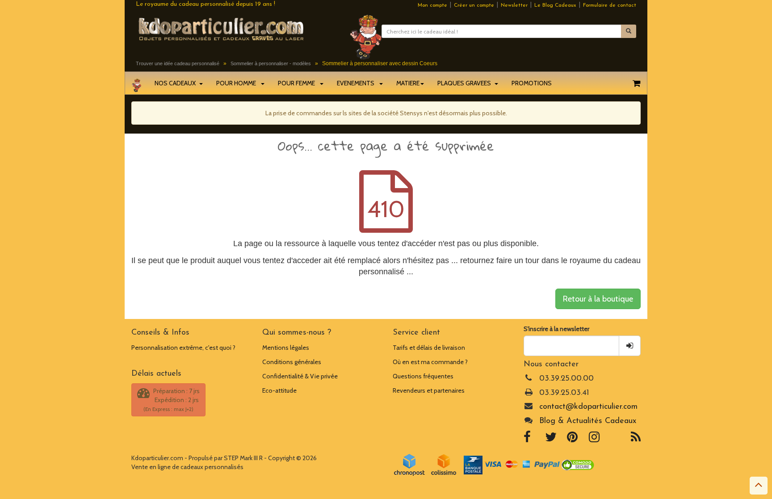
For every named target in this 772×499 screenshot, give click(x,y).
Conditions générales (291, 362)
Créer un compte (474, 5)
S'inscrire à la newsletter (556, 329)
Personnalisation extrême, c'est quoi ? (183, 348)
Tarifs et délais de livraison (429, 348)
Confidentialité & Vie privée (300, 376)
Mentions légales (285, 348)
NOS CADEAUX (176, 83)
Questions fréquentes (423, 376)
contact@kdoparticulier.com (588, 407)
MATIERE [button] (408, 83)
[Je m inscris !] (630, 345)
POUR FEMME (298, 83)
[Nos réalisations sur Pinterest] (572, 439)
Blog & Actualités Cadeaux (587, 421)
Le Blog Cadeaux (555, 5)
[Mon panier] (636, 83)
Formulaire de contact (609, 5)
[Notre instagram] (594, 439)
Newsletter (514, 5)
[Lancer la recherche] (628, 31)
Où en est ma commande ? (430, 362)
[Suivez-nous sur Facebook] (527, 439)
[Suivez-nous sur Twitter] (551, 439)
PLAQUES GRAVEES (465, 83)
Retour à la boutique (598, 299)
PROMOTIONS (532, 83)
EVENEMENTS (357, 83)
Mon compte (432, 5)
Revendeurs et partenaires (429, 390)
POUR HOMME (238, 83)
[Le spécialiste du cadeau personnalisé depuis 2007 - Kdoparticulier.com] (236, 28)
